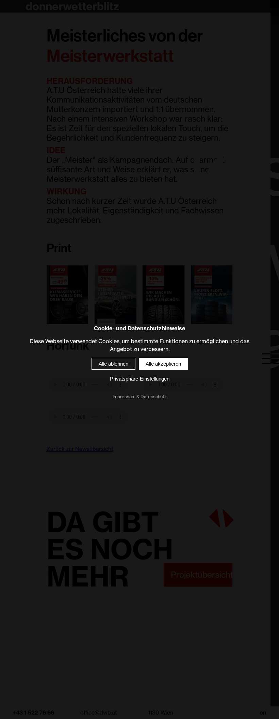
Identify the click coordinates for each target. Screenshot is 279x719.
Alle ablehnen (113, 364)
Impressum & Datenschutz (140, 397)
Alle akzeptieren (163, 364)
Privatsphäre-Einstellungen (139, 379)
